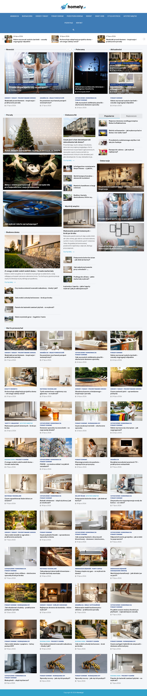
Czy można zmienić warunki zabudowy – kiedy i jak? (36, 288)
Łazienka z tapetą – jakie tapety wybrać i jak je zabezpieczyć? (76, 287)
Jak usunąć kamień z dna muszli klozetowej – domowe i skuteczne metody (89, 539)
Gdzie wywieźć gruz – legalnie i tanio (30, 317)
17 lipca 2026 (116, 505)
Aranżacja (14, 16)
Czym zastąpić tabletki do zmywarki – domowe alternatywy (126, 645)
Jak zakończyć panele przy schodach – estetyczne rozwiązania (84, 269)
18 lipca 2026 (46, 505)
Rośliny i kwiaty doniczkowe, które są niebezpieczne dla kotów (84, 197)
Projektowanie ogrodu (131, 63)
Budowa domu (27, 16)
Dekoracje (41, 84)
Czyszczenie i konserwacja (85, 98)
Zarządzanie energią (118, 570)
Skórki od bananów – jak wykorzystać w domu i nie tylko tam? (125, 132)
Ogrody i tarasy (42, 16)
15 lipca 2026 (116, 542)
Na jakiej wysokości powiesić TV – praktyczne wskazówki (124, 463)
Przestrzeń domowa (75, 16)
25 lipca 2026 (11, 396)
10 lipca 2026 (11, 649)
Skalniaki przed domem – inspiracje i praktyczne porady (121, 41)
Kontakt (79, 23)
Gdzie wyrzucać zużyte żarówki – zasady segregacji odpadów (30, 41)
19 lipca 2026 (116, 467)
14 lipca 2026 (46, 576)
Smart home (99, 16)
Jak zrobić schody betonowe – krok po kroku (33, 298)
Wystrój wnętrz (130, 16)
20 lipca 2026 (46, 469)
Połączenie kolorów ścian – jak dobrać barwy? (84, 259)
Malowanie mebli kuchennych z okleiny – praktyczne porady (88, 609)
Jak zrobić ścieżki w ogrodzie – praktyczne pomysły (18, 536)
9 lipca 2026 (81, 649)
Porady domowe (57, 16)
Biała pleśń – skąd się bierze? (17, 680)
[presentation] (3, 39)
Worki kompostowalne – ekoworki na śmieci (84, 177)
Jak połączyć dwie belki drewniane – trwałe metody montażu (55, 572)
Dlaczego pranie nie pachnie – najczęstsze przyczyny (87, 463)
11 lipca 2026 (81, 612)
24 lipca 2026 (82, 396)
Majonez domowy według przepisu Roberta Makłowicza (123, 122)
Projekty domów (22, 459)
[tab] (109, 116)
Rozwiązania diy (94, 423)
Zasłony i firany (52, 84)
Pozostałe (69, 23)
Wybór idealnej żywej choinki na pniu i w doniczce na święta (32, 150)
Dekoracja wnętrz (29, 84)
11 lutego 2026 (16, 90)
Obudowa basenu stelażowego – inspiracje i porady (88, 393)
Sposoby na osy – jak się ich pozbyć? (55, 678)
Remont (89, 16)
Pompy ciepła (97, 568)
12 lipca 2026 (11, 612)
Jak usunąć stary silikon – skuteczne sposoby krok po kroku (20, 574)
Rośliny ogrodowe (60, 605)
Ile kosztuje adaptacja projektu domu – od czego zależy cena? (76, 41)
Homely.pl (80, 693)
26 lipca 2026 (82, 108)
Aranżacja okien (15, 84)
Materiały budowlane (48, 389)
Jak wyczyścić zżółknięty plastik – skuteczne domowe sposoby (89, 104)
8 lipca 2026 (10, 683)
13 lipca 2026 (81, 576)
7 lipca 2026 (81, 681)
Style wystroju (114, 16)
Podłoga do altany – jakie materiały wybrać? (84, 278)
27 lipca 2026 (116, 70)
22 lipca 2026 (82, 431)
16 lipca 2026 (46, 540)
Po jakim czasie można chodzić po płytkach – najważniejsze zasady (124, 611)
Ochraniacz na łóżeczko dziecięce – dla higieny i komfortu (90, 88)
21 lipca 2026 (11, 467)
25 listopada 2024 (83, 92)
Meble (78, 84)
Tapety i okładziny (12, 423)
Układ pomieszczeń (126, 84)
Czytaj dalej (9, 282)
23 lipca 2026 (11, 431)
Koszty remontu (11, 389)
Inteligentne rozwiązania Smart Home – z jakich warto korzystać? (84, 168)
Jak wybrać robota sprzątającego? (21, 224)
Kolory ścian (80, 496)
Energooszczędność (83, 568)
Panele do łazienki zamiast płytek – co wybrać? (34, 307)
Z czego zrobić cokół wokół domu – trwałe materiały (29, 271)
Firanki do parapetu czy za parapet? (28, 87)
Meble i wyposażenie (92, 605)
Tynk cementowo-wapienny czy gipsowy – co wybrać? (53, 393)
